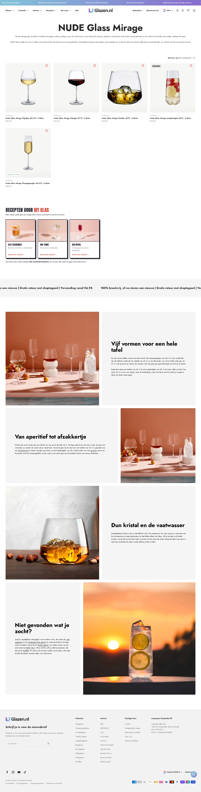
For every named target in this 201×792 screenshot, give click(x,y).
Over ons (128, 736)
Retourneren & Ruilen (132, 732)
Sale (77, 10)
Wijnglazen (79, 724)
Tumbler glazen (81, 736)
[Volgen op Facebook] (7, 772)
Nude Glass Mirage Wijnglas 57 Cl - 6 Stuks (72, 118)
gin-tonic (94, 450)
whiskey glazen (43, 645)
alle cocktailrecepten (39, 262)
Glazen (8, 10)
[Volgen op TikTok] (25, 772)
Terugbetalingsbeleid (37, 783)
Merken (36, 10)
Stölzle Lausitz (105, 761)
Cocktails (22, 10)
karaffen (26, 650)
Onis (102, 732)
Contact (128, 724)
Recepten (50, 10)
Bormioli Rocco (106, 753)
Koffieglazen (79, 753)
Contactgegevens (22, 783)
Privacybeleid (10, 783)
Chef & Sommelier (107, 745)
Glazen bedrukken (131, 740)
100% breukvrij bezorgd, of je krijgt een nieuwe (31, 3)
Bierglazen (79, 745)
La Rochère (104, 736)
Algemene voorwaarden (54, 783)
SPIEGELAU (104, 728)
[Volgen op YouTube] (19, 772)
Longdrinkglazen (81, 740)
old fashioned (23, 450)
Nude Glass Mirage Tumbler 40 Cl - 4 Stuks (120, 118)
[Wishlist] (188, 11)
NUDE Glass (9, 115)
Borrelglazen (80, 749)
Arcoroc (103, 740)
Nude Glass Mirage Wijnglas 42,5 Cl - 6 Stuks (25, 118)
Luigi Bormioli (105, 749)
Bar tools (64, 10)
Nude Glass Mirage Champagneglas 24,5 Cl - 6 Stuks (28, 183)
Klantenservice (153, 10)
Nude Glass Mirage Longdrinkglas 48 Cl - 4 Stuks (170, 118)
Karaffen (78, 761)
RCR (101, 724)
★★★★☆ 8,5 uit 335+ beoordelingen (75, 3)
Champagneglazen (82, 728)
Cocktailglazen (80, 732)
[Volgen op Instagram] (13, 772)
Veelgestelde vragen (132, 728)
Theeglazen (79, 757)
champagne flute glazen (37, 642)
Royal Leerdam (105, 757)
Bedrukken (137, 10)
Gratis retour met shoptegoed (114, 3)
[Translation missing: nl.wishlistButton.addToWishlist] (47, 65)
